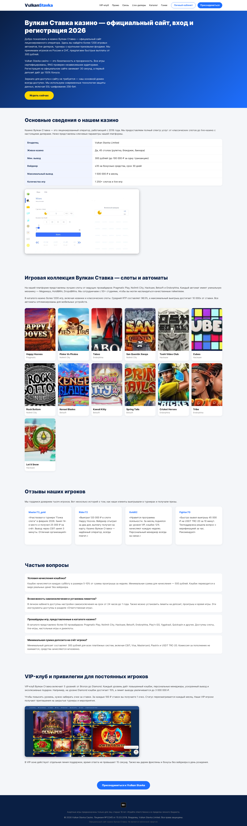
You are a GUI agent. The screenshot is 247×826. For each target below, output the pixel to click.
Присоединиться (210, 5)
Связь (125, 5)
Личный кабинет (183, 5)
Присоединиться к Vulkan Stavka (123, 785)
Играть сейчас (39, 95)
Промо (115, 5)
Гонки (164, 5)
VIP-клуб (104, 5)
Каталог (153, 5)
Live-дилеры (139, 5)
